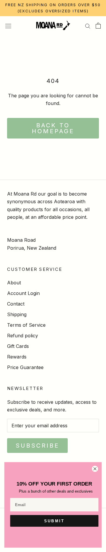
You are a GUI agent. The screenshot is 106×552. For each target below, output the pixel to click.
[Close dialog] (95, 469)
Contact (15, 304)
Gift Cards (18, 346)
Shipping (16, 314)
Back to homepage (53, 128)
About (14, 283)
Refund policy (22, 335)
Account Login (23, 293)
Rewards (16, 357)
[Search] (87, 25)
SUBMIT (54, 521)
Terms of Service (26, 325)
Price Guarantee (25, 367)
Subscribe (37, 445)
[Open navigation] (8, 25)
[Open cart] (98, 26)
